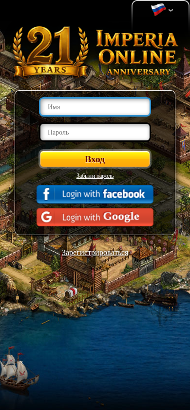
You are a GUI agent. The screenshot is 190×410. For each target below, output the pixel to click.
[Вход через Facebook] (95, 194)
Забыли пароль (95, 175)
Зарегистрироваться (95, 252)
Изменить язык (161, 10)
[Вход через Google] (95, 217)
